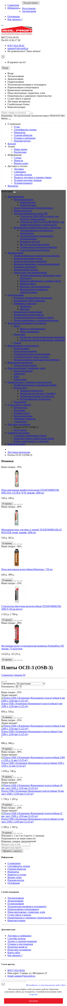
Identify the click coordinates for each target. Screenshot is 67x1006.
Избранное (13, 8)
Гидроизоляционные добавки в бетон (34, 317)
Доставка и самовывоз (19, 935)
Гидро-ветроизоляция (25, 351)
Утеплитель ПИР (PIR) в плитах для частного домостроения (39, 217)
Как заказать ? (14, 19)
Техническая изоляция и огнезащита (26, 323)
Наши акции (20, 149)
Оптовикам (13, 16)
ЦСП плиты (20, 430)
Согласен (33, 1001)
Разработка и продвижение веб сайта (46, 985)
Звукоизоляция (15, 253)
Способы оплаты (23, 174)
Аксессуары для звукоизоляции (30, 272)
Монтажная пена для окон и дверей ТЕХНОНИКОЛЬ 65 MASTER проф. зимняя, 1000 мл (31, 531)
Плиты (17, 342)
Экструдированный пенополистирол (33, 208)
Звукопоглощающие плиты (28, 258)
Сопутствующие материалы (35, 250)
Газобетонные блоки (18, 432)
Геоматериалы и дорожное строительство (29, 382)
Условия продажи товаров (28, 180)
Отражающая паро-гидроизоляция (32, 354)
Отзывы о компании (25, 138)
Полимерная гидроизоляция (29, 314)
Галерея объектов (23, 135)
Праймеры (25, 306)
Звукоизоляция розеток (26, 269)
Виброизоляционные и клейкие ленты (40, 281)
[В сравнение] (21, 504)
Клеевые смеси (22, 413)
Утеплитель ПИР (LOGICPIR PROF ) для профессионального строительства (42, 223)
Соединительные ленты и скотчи (31, 357)
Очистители (20, 379)
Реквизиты (19, 132)
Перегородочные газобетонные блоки (34, 438)
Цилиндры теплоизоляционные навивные (42, 340)
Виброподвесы (28, 283)
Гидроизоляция (15, 295)
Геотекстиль (20, 387)
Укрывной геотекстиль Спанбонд (38, 393)
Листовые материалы (18, 424)
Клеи (16, 376)
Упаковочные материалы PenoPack (38, 247)
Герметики (19, 373)
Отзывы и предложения (20, 944)
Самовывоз (20, 171)
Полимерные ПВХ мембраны (29, 300)
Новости (18, 160)
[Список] (5, 681)
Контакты (13, 185)
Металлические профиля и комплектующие (34, 291)
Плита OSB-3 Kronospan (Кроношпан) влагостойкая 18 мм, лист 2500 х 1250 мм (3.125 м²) (32, 792)
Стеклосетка (20, 421)
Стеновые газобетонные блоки (30, 435)
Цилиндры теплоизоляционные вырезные (42, 337)
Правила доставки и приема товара (32, 177)
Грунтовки (19, 410)
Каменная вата (28, 202)
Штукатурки (20, 407)
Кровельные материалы (20, 362)
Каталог (12, 143)
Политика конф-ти (17, 947)
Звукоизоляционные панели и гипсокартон (37, 255)
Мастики (24, 309)
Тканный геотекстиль (31, 390)
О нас (17, 126)
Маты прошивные (29, 331)
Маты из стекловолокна (32, 328)
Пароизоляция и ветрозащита (23, 345)
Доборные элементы (25, 418)
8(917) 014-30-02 (16, 970)
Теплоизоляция (15, 196)
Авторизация (29, 11)
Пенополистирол (23, 210)
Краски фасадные (23, 416)
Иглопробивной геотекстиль (35, 399)
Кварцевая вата (28, 205)
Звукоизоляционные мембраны (30, 261)
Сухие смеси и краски (19, 404)
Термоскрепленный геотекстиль (37, 396)
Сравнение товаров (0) (13, 675)
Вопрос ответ (14, 877)
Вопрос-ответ (21, 163)
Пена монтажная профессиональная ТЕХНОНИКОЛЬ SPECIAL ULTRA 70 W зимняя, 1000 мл (30, 491)
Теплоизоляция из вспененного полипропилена (36, 237)
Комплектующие (16, 444)
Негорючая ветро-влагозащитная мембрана (37, 359)
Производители (22, 140)
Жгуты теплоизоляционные (35, 244)
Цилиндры (19, 334)
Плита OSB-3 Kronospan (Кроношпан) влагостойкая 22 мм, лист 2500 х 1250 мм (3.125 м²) (32, 820)
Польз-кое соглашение (19, 949)
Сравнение (13, 5)
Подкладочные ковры (25, 365)
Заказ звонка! (24, 51)
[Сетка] (2, 681)
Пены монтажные (23, 371)
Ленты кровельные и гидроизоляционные (36, 320)
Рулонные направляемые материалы (33, 297)
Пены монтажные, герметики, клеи (26, 368)
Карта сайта (13, 952)
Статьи (17, 157)
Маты (17, 326)
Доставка (19, 169)
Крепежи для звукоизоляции (35, 286)
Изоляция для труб (30, 241)
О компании (14, 863)
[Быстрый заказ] (15, 504)
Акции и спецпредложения (22, 941)
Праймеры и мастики (25, 303)
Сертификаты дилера (25, 129)
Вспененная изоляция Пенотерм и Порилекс (37, 227)
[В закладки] (18, 504)
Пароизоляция (21, 348)
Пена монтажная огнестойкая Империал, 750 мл (27, 569)
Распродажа (20, 152)
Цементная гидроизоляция (28, 312)
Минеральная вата (23, 199)
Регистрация (28, 8)
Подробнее (33, 994)
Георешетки (20, 402)
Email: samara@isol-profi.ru (21, 976)
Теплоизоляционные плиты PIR (31, 213)
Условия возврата (23, 183)
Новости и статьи (16, 874)
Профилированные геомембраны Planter (35, 385)
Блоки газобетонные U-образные (31, 441)
